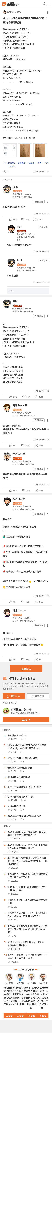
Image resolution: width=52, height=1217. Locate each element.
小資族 (18, 12)
